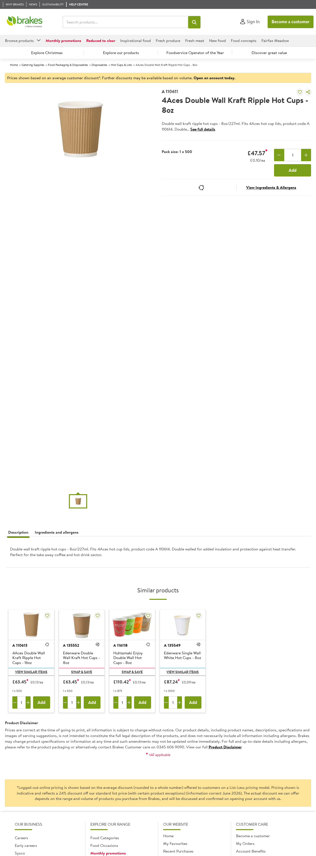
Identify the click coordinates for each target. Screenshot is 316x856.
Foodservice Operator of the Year (195, 52)
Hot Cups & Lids (121, 65)
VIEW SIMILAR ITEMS (31, 671)
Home (14, 65)
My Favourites (175, 843)
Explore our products (121, 52)
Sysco (20, 853)
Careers (21, 837)
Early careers (26, 845)
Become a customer (291, 22)
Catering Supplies (32, 65)
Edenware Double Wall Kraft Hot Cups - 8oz (81, 658)
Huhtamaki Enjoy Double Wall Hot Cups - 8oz (128, 658)
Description (18, 532)
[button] (194, 22)
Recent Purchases (178, 851)
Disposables (99, 65)
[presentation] (158, 554)
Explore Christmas (47, 52)
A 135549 (172, 645)
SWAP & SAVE (81, 671)
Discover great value (269, 52)
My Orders (245, 843)
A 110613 (19, 645)
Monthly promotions (108, 853)
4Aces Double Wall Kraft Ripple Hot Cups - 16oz (28, 658)
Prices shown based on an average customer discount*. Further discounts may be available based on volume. (121, 77)
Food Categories (104, 837)
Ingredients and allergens (57, 532)
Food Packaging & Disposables (68, 65)
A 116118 (120, 645)
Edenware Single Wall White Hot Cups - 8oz (182, 655)
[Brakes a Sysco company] (24, 22)
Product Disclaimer (225, 747)
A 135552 (71, 645)
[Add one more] (306, 155)
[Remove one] (279, 155)
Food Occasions (104, 845)
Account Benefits (251, 851)
